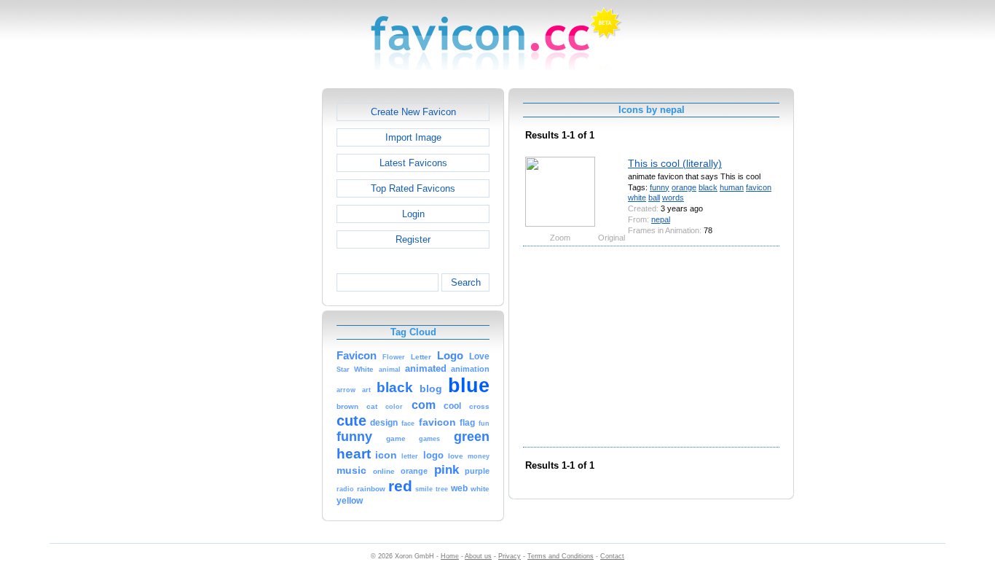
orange (684, 187)
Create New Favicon (413, 111)
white (637, 197)
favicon (758, 187)
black (708, 187)
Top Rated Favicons (413, 188)
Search (466, 282)
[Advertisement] (259, 307)
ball (654, 197)
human (732, 187)
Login (413, 213)
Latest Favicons (413, 162)
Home (450, 556)
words (673, 197)
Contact (612, 556)
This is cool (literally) (675, 163)
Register (413, 239)
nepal (660, 219)
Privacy (509, 556)
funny (659, 187)
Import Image (413, 137)
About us (478, 556)
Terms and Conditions (560, 556)
